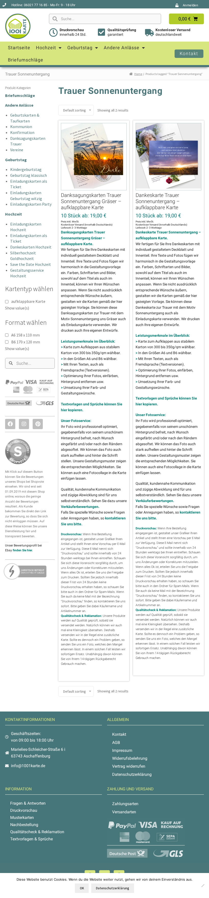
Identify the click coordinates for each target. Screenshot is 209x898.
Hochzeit (46, 47)
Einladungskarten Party (30, 204)
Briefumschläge (25, 60)
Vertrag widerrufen (128, 766)
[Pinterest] (38, 424)
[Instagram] (24, 424)
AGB (116, 742)
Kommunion (21, 126)
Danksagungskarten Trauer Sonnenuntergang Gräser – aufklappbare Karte (91, 201)
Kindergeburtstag (26, 169)
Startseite (19, 47)
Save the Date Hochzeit (30, 264)
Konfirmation (22, 132)
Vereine (16, 149)
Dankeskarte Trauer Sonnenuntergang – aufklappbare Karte (158, 201)
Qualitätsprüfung (122, 30)
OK (82, 888)
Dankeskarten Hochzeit (30, 247)
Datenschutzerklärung (132, 774)
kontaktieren (106, 601)
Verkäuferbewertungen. (80, 507)
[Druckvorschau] (53, 32)
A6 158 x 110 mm (25, 335)
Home (138, 74)
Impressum (122, 750)
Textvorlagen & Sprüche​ (31, 839)
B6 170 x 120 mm (25, 341)
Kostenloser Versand (172, 30)
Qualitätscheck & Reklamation (37, 831)
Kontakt (119, 734)
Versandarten (124, 811)
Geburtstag (80, 47)
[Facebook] (10, 424)
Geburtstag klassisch (28, 175)
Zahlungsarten (125, 803)
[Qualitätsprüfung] (101, 32)
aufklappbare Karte (28, 301)
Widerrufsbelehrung (129, 758)
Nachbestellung (24, 824)
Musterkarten (22, 817)
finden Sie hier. (23, 550)
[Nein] (202, 885)
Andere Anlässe (121, 47)
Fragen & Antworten (28, 803)
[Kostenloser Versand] (149, 32)
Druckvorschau (72, 30)
